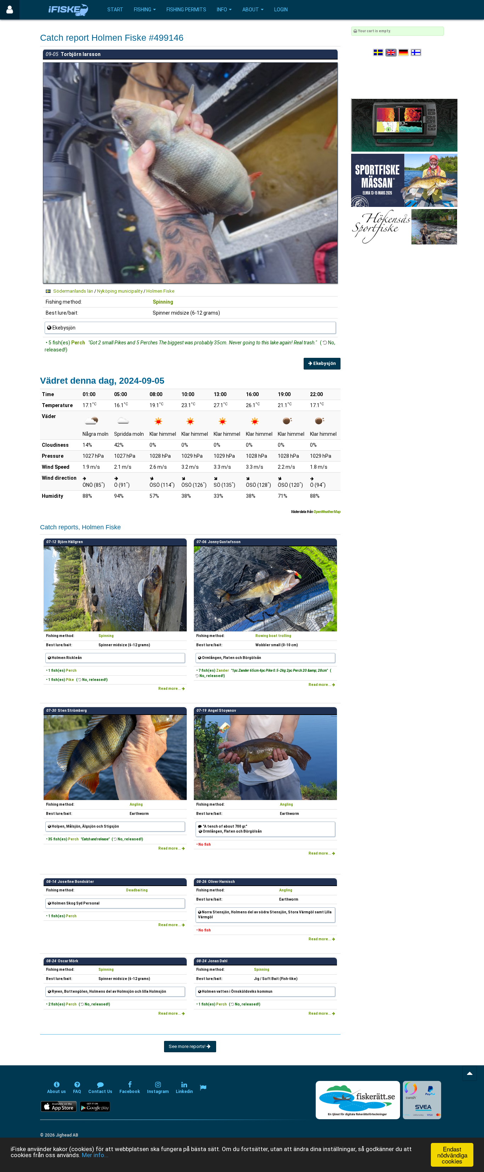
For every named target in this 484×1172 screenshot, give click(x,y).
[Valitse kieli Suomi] (416, 53)
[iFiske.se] (68, 9)
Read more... (170, 689)
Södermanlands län (73, 291)
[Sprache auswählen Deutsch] (404, 53)
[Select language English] (391, 53)
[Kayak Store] (404, 125)
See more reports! (188, 1046)
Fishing (142, 9)
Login (281, 9)
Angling (136, 804)
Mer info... (95, 1155)
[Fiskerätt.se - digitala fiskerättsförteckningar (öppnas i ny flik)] (358, 1100)
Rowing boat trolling (273, 636)
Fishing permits (186, 9)
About (250, 9)
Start (115, 9)
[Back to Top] (469, 1073)
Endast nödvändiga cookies (452, 1154)
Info (222, 9)
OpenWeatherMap (327, 512)
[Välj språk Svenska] (378, 53)
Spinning (163, 302)
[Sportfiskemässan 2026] (404, 180)
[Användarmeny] (9, 9)
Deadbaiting (137, 890)
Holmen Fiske (160, 291)
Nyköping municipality (119, 291)
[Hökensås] (404, 227)
